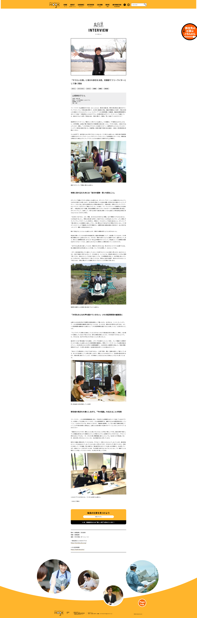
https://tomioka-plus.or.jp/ (78, 543)
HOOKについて (90, 612)
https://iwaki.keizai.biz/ (77, 549)
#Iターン (73, 88)
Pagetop (142, 603)
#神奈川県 (106, 88)
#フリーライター (81, 88)
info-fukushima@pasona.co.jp (106, 613)
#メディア (88, 88)
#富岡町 (100, 88)
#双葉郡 (94, 88)
